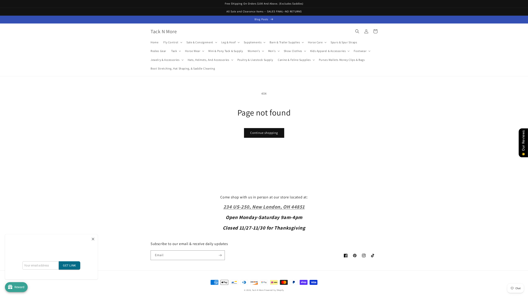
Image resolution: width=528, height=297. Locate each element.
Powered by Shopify (274, 290)
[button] (172, 42)
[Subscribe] (220, 255)
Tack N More (258, 290)
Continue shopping (264, 133)
